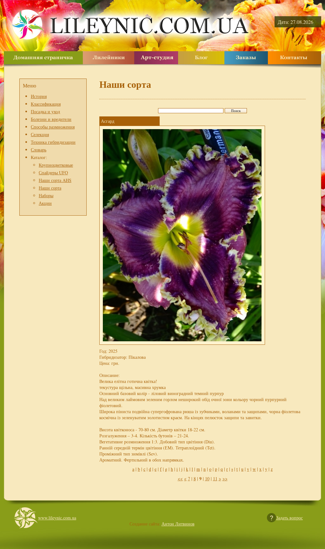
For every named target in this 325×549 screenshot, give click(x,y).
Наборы (46, 195)
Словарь (38, 150)
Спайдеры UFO (53, 173)
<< (180, 479)
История (39, 96)
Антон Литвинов (178, 524)
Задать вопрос (289, 518)
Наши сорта (50, 188)
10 (207, 479)
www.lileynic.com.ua (57, 518)
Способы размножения (53, 127)
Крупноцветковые (56, 165)
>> (225, 479)
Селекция (40, 134)
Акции (45, 203)
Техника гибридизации (53, 142)
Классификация (46, 104)
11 (215, 479)
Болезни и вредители (51, 119)
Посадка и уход (45, 111)
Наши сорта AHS (55, 180)
